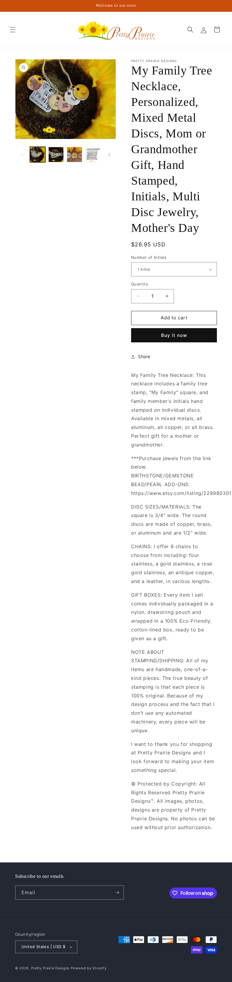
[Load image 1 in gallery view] (37, 154)
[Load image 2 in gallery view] (56, 154)
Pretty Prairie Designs (50, 968)
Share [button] (144, 356)
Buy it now (174, 335)
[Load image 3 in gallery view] (74, 154)
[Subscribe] (117, 892)
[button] (12, 29)
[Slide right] (109, 154)
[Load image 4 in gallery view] (93, 154)
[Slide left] (21, 154)
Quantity (139, 284)
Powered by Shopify (89, 968)
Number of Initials (148, 257)
